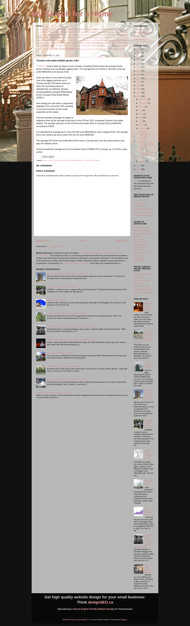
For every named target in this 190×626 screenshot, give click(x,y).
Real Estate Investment (55, 45)
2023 (139, 60)
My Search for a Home (72, 13)
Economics (101, 32)
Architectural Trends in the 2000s (60, 353)
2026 (139, 49)
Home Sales (50, 37)
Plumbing (111, 40)
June (141, 114)
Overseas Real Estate (91, 40)
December (143, 99)
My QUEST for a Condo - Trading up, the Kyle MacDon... (146, 145)
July (141, 110)
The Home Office (42, 49)
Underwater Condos (142, 252)
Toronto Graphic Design (143, 212)
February (143, 128)
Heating (76, 35)
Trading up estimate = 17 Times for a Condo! (144, 134)
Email (136, 181)
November (143, 103)
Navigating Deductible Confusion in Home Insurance (68, 379)
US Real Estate (99, 49)
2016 (139, 82)
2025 (139, 53)
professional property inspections (76, 263)
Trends (78, 49)
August (142, 106)
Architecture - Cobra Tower (149, 482)
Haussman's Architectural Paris (141, 240)
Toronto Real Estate (61, 48)
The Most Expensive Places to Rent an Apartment (67, 274)
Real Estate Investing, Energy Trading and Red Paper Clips (71, 340)
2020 (139, 71)
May (141, 117)
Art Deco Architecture (142, 230)
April (141, 121)
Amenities (61, 29)
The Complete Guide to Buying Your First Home (66, 313)
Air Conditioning (50, 29)
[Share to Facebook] (50, 156)
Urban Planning (87, 49)
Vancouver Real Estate (115, 49)
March (142, 125)
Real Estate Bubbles (90, 43)
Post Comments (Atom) (57, 246)
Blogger (124, 620)
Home (82, 240)
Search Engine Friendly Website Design (93, 609)
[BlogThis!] (45, 156)
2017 (139, 78)
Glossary (70, 35)
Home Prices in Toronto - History (148, 511)
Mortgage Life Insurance (57, 300)
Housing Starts (76, 38)
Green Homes (139, 277)
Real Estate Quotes (74, 46)
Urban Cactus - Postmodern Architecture (140, 258)
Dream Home (90, 32)
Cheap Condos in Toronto (149, 365)
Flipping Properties (50, 35)
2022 (139, 63)
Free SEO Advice (141, 200)
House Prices (63, 37)
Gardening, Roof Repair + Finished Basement (65, 366)
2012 (139, 96)
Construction (72, 32)
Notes (61, 40)
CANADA (40, 66)
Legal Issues (111, 37)
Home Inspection (98, 35)
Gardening (62, 35)
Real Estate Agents (51, 43)
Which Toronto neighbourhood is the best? (53, 393)
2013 (139, 93)
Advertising (40, 29)
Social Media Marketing (143, 209)
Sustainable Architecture (144, 289)
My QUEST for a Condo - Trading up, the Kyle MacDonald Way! (73, 326)
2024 (139, 56)
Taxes (125, 45)
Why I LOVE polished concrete (148, 568)
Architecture (72, 29)
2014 (139, 89)
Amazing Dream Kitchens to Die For (149, 306)
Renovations (86, 46)
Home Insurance (113, 34)
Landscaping (99, 38)
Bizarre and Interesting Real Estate (96, 29)
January (142, 161)
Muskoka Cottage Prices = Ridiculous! (62, 287)
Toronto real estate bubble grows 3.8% (146, 154)
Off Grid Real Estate (142, 286)
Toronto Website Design (143, 215)
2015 (139, 85)
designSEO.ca (100, 602)
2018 (139, 74)
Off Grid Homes (70, 40)
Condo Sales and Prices (54, 32)
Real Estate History (109, 43)
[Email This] (43, 156)
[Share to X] (48, 156)
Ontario (79, 40)
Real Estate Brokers (69, 43)
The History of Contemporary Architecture (140, 247)
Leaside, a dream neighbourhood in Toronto (149, 454)
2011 (139, 166)
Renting (95, 45)
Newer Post (43, 240)
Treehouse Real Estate (143, 293)
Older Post (122, 240)
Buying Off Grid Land (142, 274)
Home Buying (85, 35)
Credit (81, 32)
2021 (139, 67)
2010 (139, 169)
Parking (103, 40)
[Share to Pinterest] (53, 156)
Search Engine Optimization (140, 204)
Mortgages (47, 40)
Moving (55, 40)
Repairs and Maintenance (111, 46)
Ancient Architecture (142, 227)
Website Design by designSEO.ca (76, 620)
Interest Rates (88, 38)
